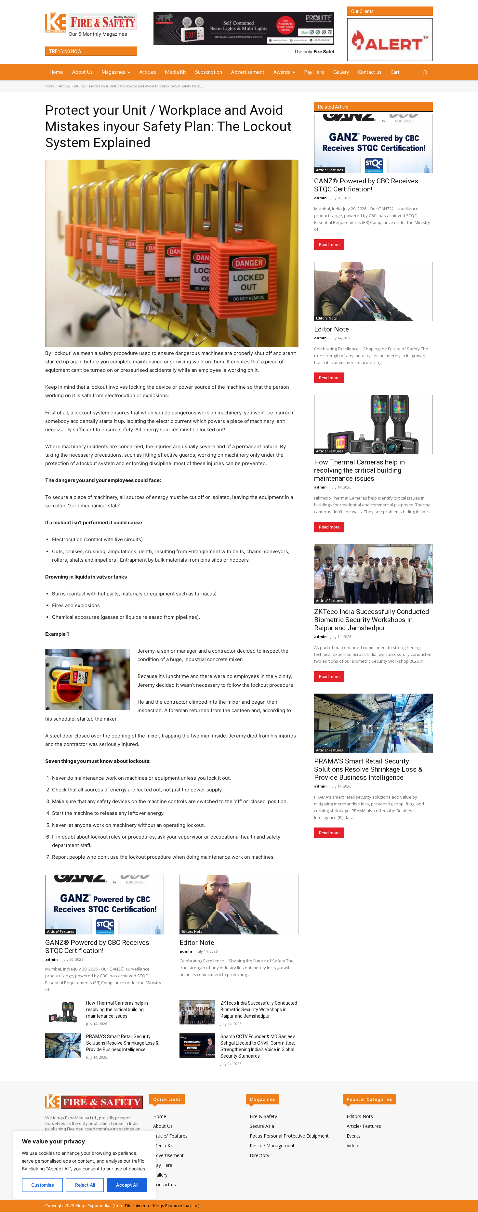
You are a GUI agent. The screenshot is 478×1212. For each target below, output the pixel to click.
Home (50, 86)
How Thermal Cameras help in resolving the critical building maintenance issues (117, 1009)
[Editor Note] (238, 905)
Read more (329, 244)
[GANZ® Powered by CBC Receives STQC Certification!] (104, 905)
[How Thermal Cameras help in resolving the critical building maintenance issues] (63, 1012)
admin (51, 959)
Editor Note (196, 942)
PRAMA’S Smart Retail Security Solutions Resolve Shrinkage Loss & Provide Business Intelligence (122, 1043)
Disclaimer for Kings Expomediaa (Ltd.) (162, 1205)
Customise (42, 1185)
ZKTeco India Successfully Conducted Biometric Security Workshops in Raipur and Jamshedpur (258, 1009)
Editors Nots (191, 931)
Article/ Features (72, 86)
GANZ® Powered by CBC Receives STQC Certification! (97, 947)
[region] (84, 1165)
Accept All (127, 1185)
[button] (425, 72)
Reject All (85, 1185)
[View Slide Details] (243, 28)
